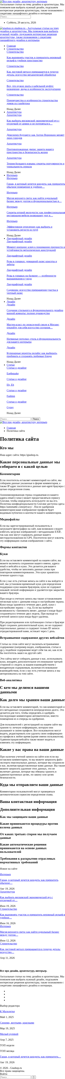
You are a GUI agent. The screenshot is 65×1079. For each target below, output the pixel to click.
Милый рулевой (9, 1034)
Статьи (11, 364)
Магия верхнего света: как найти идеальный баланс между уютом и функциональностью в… (34, 200)
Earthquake (13, 373)
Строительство (15, 48)
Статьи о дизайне (16, 367)
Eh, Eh (10, 384)
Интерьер (12, 175)
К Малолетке (7, 1011)
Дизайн (11, 301)
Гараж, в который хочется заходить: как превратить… (30, 1056)
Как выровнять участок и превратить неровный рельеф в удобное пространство (34, 59)
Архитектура (14, 112)
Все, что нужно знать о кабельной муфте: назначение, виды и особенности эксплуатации (34, 87)
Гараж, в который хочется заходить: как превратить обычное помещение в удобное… (36, 185)
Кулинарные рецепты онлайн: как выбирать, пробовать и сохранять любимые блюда (32, 355)
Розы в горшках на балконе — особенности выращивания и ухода (31, 277)
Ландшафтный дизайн (19, 238)
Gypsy (10, 407)
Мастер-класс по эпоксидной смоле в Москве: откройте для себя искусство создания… (33, 326)
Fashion (11, 396)
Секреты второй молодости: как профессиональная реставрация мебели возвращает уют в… (36, 214)
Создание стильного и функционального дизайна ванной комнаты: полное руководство (35, 312)
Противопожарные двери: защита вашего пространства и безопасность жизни (30, 151)
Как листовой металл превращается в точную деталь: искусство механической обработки (32, 73)
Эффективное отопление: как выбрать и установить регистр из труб (29, 228)
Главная (11, 45)
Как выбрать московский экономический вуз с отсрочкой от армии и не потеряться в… (33, 122)
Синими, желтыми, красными (17, 1022)
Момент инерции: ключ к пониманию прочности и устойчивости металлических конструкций (36, 248)
